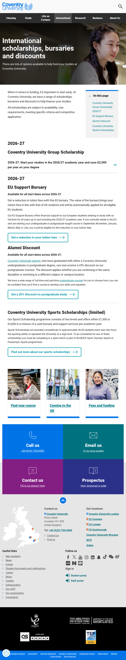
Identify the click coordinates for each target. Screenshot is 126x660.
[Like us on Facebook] (68, 558)
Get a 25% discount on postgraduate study (39, 294)
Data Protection (70, 657)
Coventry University (57, 514)
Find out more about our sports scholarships (40, 352)
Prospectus (93, 482)
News (9, 560)
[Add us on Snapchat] (99, 558)
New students (13, 556)
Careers (10, 580)
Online (89, 545)
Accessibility (33, 654)
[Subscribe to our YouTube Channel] (80, 558)
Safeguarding (13, 585)
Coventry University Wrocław (102, 534)
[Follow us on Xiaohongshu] (68, 563)
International (63, 18)
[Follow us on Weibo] (117, 557)
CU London (95, 524)
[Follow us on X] (74, 557)
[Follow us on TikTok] (105, 557)
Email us (93, 447)
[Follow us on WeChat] (111, 557)
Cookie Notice (103, 654)
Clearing (11, 18)
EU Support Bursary (102, 116)
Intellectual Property (87, 654)
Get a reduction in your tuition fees (34, 237)
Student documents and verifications (25, 568)
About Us (115, 18)
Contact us (32, 482)
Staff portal (77, 580)
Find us (51, 539)
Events (9, 564)
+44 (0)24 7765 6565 (60, 530)
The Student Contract (17, 654)
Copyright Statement (48, 654)
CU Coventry (95, 519)
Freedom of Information (68, 654)
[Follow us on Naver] (74, 563)
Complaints (12, 597)
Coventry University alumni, (24, 260)
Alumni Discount (101, 121)
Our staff (10, 589)
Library (9, 572)
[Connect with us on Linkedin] (92, 558)
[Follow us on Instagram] (86, 558)
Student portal (79, 575)
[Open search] (121, 6)
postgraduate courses (71, 280)
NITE (89, 540)
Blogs (9, 576)
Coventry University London (104, 514)
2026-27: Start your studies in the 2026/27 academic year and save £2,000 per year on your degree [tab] (57, 165)
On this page (100, 95)
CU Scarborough (98, 529)
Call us (32, 447)
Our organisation (15, 593)
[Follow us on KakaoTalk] (80, 563)
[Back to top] (63, 500)
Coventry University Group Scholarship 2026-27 (102, 107)
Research (80, 18)
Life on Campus (45, 18)
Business (98, 18)
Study (28, 18)
